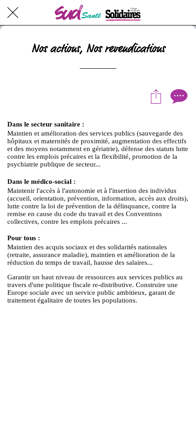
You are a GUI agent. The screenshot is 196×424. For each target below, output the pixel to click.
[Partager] (156, 96)
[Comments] (178, 96)
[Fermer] (12, 12)
